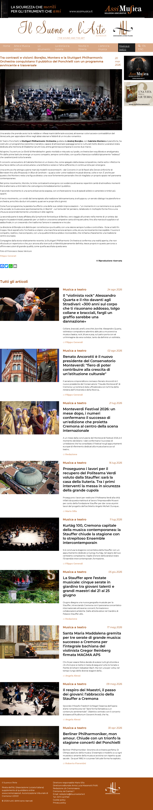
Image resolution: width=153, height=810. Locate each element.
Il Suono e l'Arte (9, 783)
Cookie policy (59, 800)
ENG (140, 49)
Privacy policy (59, 803)
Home (6, 46)
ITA (144, 46)
